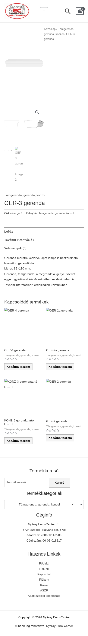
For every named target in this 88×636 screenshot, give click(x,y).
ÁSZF (44, 590)
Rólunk (44, 568)
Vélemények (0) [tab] (15, 248)
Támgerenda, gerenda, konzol (24, 195)
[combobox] (44, 504)
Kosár (44, 585)
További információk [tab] (19, 239)
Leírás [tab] (8, 231)
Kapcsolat (44, 574)
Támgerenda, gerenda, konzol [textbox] (46, 504)
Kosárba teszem (18, 366)
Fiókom (44, 579)
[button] (37, 112)
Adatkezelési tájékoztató (44, 595)
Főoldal (44, 563)
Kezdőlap (50, 29)
